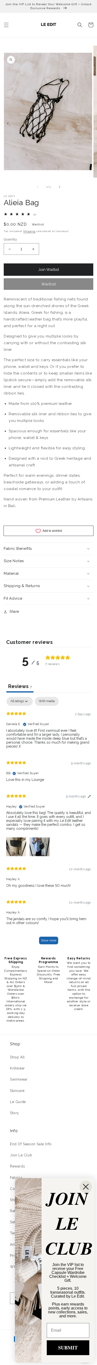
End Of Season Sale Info (31, 1144)
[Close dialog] (86, 1187)
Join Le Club (21, 1155)
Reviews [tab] (20, 686)
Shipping (29, 231)
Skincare (17, 1091)
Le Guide (18, 1102)
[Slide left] (37, 186)
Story (14, 1113)
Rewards (17, 1166)
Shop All (17, 1057)
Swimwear (19, 1079)
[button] (6, 25)
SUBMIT (68, 1347)
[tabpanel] (48, 823)
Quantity (10, 239)
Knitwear (17, 1068)
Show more (48, 940)
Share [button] (14, 611)
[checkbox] (47, 701)
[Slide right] (59, 186)
